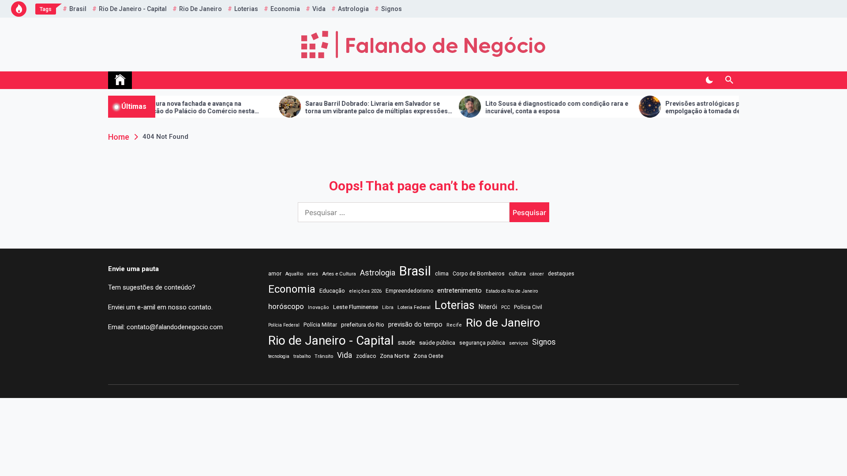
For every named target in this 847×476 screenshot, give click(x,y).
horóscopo (286, 306)
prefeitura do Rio (362, 324)
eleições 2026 (365, 291)
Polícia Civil (528, 307)
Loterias (246, 8)
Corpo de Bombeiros (479, 274)
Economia (285, 8)
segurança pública (482, 343)
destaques (561, 274)
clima (442, 274)
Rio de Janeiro (200, 8)
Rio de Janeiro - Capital (133, 8)
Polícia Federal (284, 325)
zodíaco (366, 356)
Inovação (318, 307)
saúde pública (437, 342)
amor (274, 274)
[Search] (729, 80)
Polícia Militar (320, 324)
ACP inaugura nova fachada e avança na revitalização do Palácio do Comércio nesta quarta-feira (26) (172, 107)
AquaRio (294, 274)
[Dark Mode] (709, 80)
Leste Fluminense (355, 306)
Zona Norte (394, 355)
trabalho (302, 356)
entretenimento (459, 290)
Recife (454, 325)
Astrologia (353, 8)
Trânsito (324, 356)
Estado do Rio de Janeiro (512, 291)
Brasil (77, 8)
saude (406, 342)
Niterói (488, 306)
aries (312, 274)
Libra (388, 307)
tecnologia (278, 356)
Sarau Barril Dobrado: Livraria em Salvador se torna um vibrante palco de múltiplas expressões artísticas (359, 107)
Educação (332, 290)
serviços (518, 343)
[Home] (120, 80)
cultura (517, 274)
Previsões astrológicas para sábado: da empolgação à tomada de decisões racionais (714, 107)
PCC (505, 307)
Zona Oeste (428, 356)
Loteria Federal (414, 307)
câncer (537, 274)
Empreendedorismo (409, 291)
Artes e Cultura (339, 274)
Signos (391, 8)
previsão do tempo (415, 324)
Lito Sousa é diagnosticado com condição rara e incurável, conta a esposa (539, 107)
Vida (319, 8)
